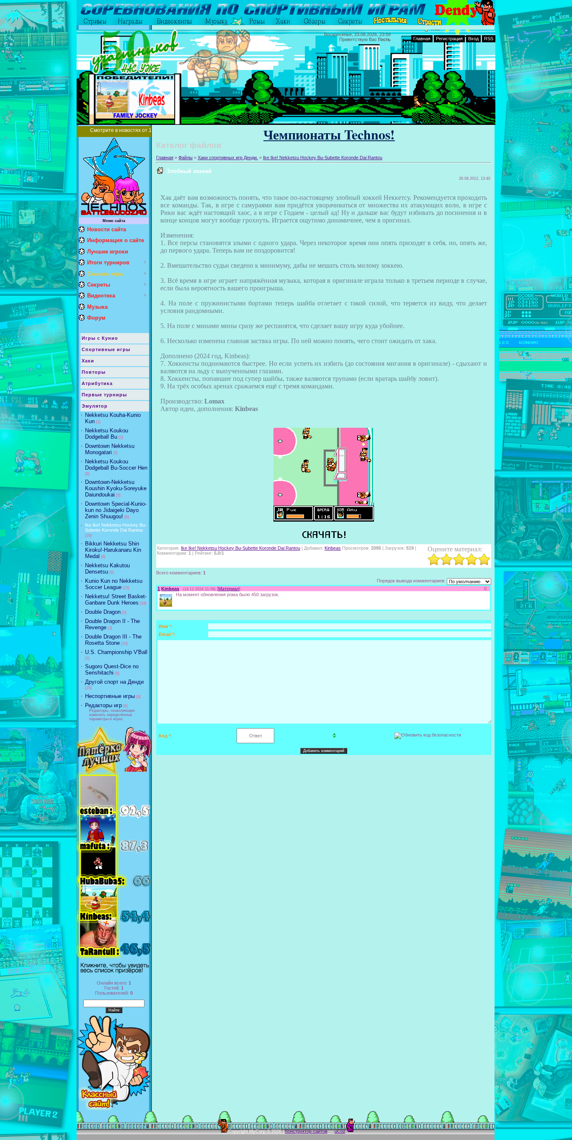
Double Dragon (103, 612)
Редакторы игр (103, 705)
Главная (421, 38)
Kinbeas (333, 548)
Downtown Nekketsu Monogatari (109, 449)
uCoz (340, 1131)
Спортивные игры (106, 349)
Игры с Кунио (100, 338)
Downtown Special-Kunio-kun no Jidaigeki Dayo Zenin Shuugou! (116, 510)
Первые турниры (104, 394)
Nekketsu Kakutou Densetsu (107, 568)
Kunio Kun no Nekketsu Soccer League (113, 584)
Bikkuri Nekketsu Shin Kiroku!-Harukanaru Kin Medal (113, 549)
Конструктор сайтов (306, 1131)
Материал (228, 588)
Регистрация (449, 38)
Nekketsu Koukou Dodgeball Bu (106, 433)
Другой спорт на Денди (114, 682)
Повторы (94, 372)
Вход (473, 38)
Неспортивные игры (110, 696)
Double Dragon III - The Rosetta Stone (113, 639)
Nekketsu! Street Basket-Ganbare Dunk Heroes (116, 599)
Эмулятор (95, 405)
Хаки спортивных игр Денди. (228, 157)
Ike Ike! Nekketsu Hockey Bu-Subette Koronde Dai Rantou (116, 527)
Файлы (185, 157)
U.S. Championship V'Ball (116, 652)
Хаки (88, 360)
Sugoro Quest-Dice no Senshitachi (112, 669)
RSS (488, 38)
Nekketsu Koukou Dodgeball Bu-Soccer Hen (116, 464)
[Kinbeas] (175, 594)
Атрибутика (97, 383)
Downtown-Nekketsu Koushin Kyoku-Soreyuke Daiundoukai (116, 488)
